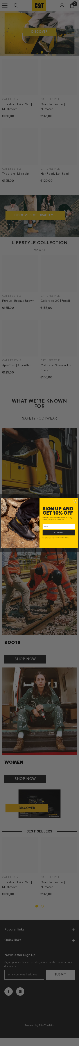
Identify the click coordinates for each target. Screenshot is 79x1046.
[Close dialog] (75, 500)
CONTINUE (58, 532)
